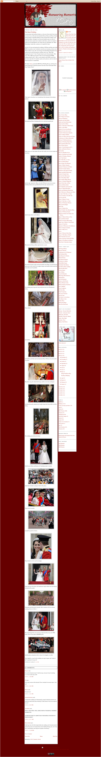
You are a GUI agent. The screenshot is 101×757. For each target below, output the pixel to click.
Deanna (26, 670)
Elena (69, 31)
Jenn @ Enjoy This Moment (65, 163)
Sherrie (26, 689)
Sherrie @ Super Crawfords (64, 227)
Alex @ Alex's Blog (63, 115)
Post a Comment (28, 734)
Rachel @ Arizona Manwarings (65, 220)
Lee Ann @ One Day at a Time (65, 194)
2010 (61, 386)
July (62, 367)
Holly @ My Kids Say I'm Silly (65, 154)
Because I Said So (62, 250)
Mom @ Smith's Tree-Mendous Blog (66, 210)
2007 (61, 393)
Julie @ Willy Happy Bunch (65, 179)
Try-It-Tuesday (62, 427)
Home (41, 736)
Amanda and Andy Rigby (64, 120)
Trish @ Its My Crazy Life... (64, 236)
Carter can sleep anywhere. (64, 405)
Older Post (55, 736)
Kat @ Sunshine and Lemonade (65, 186)
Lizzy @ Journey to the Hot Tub (65, 195)
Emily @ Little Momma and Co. (65, 147)
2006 (61, 395)
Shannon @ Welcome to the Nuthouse (67, 226)
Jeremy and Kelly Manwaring (65, 172)
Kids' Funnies (61, 411)
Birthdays (61, 403)
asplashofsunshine (29, 697)
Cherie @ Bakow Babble (64, 134)
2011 (61, 355)
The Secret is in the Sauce (64, 297)
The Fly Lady (61, 295)
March (62, 380)
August (62, 365)
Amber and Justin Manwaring (65, 122)
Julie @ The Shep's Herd (64, 177)
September (63, 363)
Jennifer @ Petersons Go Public (65, 167)
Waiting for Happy (63, 302)
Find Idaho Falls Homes (64, 265)
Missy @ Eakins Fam (63, 208)
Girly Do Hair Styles (63, 268)
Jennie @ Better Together (64, 165)
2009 (61, 389)
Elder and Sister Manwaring (65, 143)
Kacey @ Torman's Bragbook (65, 181)
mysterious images (63, 416)
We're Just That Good (63, 304)
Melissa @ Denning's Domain (65, 202)
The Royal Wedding (30, 32)
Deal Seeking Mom (63, 254)
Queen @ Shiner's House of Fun (65, 217)
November (63, 359)
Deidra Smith (28, 723)
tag (59, 425)
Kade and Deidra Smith (64, 185)
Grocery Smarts (62, 270)
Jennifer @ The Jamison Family (65, 170)
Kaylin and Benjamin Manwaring (66, 190)
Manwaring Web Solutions (64, 275)
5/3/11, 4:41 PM (29, 694)
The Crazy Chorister (63, 293)
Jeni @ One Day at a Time (64, 159)
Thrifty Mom (61, 300)
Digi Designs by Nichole (64, 256)
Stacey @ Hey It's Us (63, 229)
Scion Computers (62, 288)
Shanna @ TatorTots (63, 224)
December (63, 357)
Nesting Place (62, 277)
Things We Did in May (66, 373)
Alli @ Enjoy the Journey (64, 116)
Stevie (60, 231)
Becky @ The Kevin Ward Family (66, 125)
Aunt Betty (27, 708)
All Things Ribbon (63, 248)
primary (60, 418)
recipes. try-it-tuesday (63, 421)
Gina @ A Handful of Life (64, 152)
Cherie (31, 63)
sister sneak (61, 423)
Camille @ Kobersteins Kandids (65, 132)
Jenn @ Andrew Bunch (63, 161)
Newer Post (27, 736)
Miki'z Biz (61, 206)
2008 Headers (62, 445)
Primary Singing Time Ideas (65, 284)
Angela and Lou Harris (63, 123)
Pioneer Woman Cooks (63, 282)
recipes (60, 420)
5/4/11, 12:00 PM (29, 730)
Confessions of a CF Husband (65, 252)
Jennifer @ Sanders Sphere (64, 168)
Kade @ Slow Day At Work (64, 183)
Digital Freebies (62, 257)
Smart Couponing (62, 291)
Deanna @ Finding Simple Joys (65, 141)
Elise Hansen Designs (63, 259)
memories (61, 412)
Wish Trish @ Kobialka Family (65, 242)
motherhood (61, 414)
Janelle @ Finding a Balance (65, 156)
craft (60, 407)
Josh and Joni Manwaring (64, 176)
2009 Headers (62, 447)
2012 (61, 353)
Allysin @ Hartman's (63, 118)
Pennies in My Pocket (63, 281)
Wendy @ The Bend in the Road (66, 240)
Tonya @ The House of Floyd (65, 235)
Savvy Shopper (62, 286)
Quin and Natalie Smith (64, 218)
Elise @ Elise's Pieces (63, 145)
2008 (61, 391)
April (62, 378)
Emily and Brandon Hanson (65, 149)
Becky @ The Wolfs (63, 127)
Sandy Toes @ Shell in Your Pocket (66, 222)
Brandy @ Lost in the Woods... (65, 129)
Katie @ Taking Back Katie (64, 188)
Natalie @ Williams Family (64, 211)
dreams (60, 409)
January (63, 384)
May (62, 371)
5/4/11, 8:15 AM (29, 719)
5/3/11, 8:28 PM (29, 705)
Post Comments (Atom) (36, 739)
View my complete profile (65, 52)
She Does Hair (62, 290)
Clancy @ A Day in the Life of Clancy (67, 136)
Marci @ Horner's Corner (64, 199)
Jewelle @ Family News (64, 174)
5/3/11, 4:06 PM (29, 686)
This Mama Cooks (63, 299)
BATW (60, 402)
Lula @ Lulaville (62, 197)
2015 (61, 349)
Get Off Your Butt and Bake (64, 266)
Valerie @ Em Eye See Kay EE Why (66, 238)
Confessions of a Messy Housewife (66, 138)
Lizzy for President (63, 274)
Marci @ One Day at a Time (65, 201)
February (63, 382)
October (63, 361)
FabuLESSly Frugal (63, 263)
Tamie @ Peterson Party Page (65, 233)
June (62, 369)
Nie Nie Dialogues (63, 279)
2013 (61, 351)
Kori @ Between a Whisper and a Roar (67, 192)
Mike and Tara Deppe (63, 204)
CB (25, 680)
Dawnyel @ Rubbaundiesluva (65, 140)
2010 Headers (62, 443)
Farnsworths (61, 150)
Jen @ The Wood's (63, 158)
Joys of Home (61, 272)
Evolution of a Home (63, 261)
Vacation (60, 429)
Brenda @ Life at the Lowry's (65, 131)
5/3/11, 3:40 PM (29, 676)
